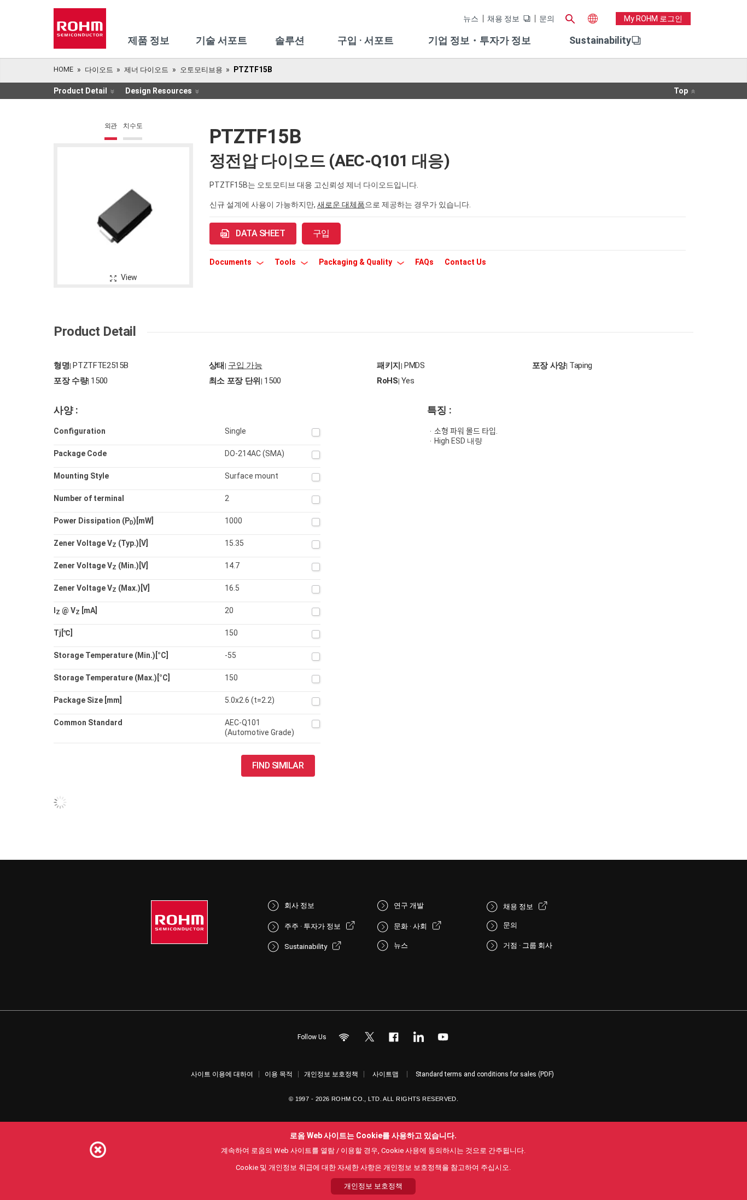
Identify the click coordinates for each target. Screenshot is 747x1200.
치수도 (132, 126)
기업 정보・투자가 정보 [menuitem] (479, 40)
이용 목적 (279, 1074)
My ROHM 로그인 (653, 18)
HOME (63, 69)
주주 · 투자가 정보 (312, 926)
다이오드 (99, 70)
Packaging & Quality (356, 262)
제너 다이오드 (146, 70)
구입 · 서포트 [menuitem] (365, 40)
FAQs (424, 262)
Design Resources (158, 90)
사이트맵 (385, 1074)
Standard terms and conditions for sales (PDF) (485, 1074)
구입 (321, 233)
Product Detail (80, 90)
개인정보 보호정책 (331, 1074)
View (129, 277)
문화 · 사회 (410, 926)
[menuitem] (600, 40)
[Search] (570, 17)
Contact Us (465, 262)
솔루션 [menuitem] (290, 40)
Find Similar (278, 765)
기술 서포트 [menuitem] (221, 40)
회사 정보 (299, 905)
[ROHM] (80, 32)
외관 (111, 126)
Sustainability (600, 40)
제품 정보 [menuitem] (149, 40)
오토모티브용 (201, 70)
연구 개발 (409, 905)
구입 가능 (245, 365)
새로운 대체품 (341, 204)
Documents (231, 262)
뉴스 (470, 18)
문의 (547, 18)
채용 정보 (503, 18)
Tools (286, 262)
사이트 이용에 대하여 (222, 1074)
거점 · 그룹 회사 (527, 945)
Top (681, 90)
